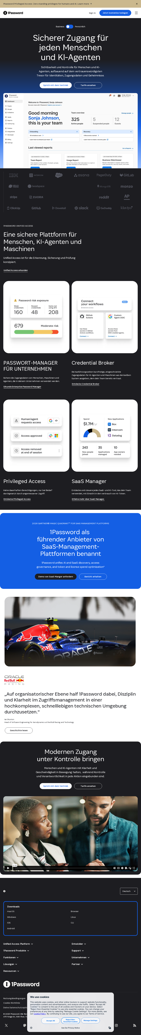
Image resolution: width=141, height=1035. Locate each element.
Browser (75, 911)
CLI (72, 922)
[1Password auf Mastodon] (24, 1025)
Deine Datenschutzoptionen (17, 1007)
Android (11, 928)
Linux (73, 917)
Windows (11, 917)
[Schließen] (137, 4)
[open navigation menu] (136, 13)
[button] (129, 891)
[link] (115, 13)
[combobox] (129, 891)
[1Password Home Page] (13, 13)
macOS (10, 911)
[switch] (69, 27)
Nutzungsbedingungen (14, 998)
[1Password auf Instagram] (116, 1025)
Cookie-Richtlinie (11, 1002)
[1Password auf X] (6, 1025)
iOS (8, 922)
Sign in (92, 13)
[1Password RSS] (134, 1025)
